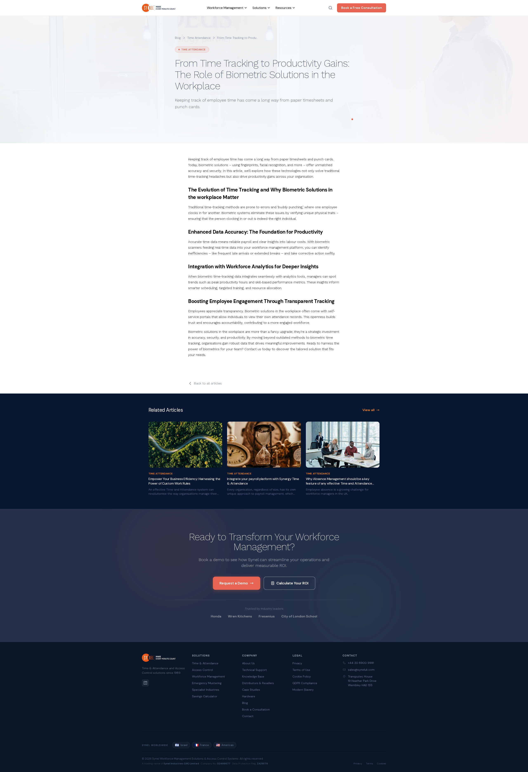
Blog (178, 38)
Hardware (248, 696)
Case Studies (251, 690)
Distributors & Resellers (258, 683)
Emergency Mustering (207, 683)
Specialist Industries (205, 690)
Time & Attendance (205, 663)
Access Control (202, 670)
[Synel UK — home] (159, 8)
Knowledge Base (253, 676)
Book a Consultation (256, 709)
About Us (248, 663)
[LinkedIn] (145, 682)
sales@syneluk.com (361, 670)
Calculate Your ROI (292, 583)
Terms (369, 763)
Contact (247, 716)
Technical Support (254, 670)
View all (368, 410)
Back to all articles (208, 383)
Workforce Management (208, 676)
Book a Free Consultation (361, 8)
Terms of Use (301, 670)
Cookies (381, 763)
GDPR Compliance (304, 683)
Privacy (297, 663)
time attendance (199, 38)
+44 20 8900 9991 (361, 663)
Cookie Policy (301, 676)
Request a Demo (233, 583)
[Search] (330, 8)
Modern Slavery (303, 690)
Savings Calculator (204, 696)
